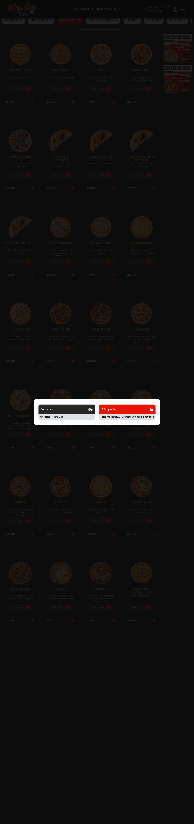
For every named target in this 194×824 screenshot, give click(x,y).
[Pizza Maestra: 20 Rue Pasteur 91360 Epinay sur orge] (127, 417)
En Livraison (48, 409)
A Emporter (109, 409)
